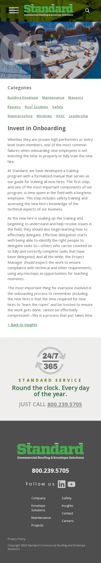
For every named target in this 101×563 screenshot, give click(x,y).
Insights (67, 505)
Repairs (14, 107)
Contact (67, 513)
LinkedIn (61, 484)
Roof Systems (36, 107)
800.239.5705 (64, 404)
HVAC (60, 116)
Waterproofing (20, 116)
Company (38, 498)
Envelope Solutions (38, 507)
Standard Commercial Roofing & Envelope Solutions (48, 10)
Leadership (78, 116)
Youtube (71, 484)
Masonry (75, 97)
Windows (44, 116)
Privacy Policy (16, 539)
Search (81, 10)
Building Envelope (23, 97)
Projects (37, 525)
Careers (68, 521)
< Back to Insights (22, 324)
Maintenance (53, 97)
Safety (57, 107)
